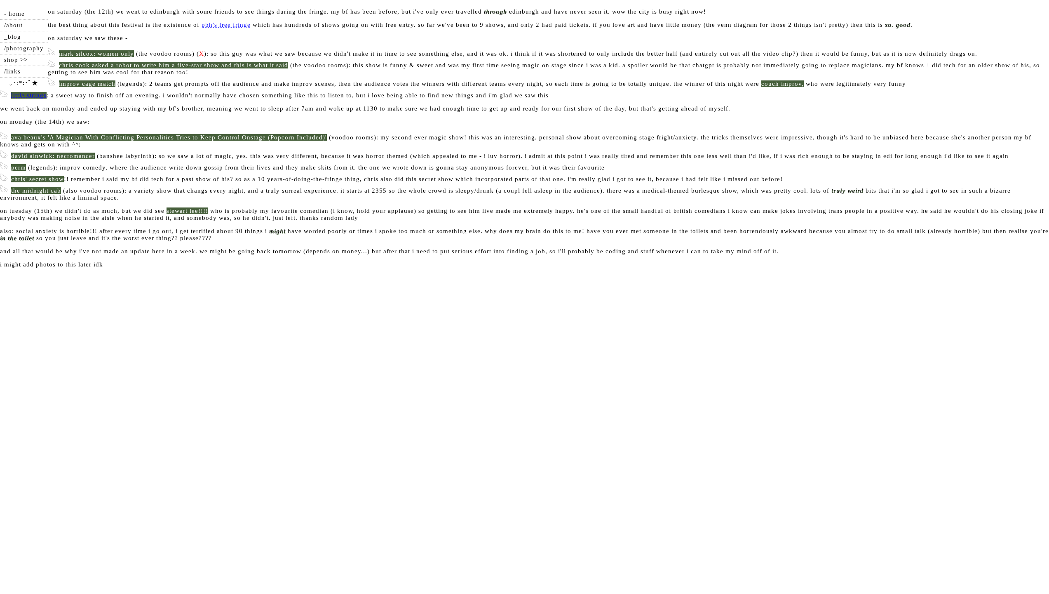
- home (14, 13)
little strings (29, 95)
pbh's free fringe (226, 24)
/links (12, 71)
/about (13, 25)
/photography (24, 48)
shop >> (16, 60)
